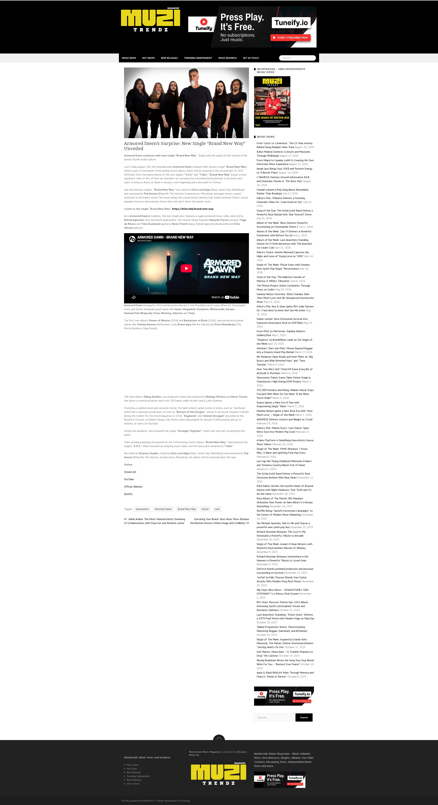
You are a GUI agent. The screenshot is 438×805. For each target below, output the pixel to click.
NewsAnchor (171, 800)
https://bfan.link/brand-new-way (193, 208)
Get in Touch (251, 57)
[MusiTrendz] (151, 19)
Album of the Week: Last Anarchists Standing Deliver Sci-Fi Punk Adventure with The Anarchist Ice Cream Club (284, 243)
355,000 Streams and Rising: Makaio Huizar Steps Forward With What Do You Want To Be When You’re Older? (285, 394)
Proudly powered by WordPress (137, 800)
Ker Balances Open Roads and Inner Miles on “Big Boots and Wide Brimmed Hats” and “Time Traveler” (285, 360)
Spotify (128, 494)
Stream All (130, 472)
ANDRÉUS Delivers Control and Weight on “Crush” (285, 419)
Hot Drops (148, 57)
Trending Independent (198, 57)
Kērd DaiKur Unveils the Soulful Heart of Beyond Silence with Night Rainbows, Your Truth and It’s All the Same (285, 489)
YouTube (129, 479)
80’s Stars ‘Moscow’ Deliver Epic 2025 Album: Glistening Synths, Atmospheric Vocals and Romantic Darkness (283, 606)
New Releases (169, 57)
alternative (142, 509)
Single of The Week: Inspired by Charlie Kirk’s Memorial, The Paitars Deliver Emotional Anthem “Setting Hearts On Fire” (285, 643)
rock (217, 509)
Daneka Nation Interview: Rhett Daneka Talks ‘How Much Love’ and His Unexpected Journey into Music (285, 298)
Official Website (133, 486)
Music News (129, 57)
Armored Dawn (163, 509)
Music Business (227, 57)
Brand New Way (187, 509)
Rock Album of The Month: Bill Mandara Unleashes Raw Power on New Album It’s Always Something (285, 502)
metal (205, 509)
